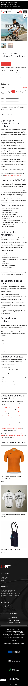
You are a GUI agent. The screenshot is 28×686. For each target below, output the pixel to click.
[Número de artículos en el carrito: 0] (20, 11)
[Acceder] (18, 11)
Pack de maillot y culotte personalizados (12, 416)
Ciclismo (5, 9)
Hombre (3, 109)
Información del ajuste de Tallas (10, 593)
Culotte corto (14, 9)
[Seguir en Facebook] (2, 606)
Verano (10, 109)
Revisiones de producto (8, 597)
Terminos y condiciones (14, 622)
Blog (2, 580)
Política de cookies (14, 620)
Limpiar (25, 87)
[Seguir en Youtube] (8, 606)
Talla (2, 87)
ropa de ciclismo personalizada (13, 175)
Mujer (6, 109)
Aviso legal (14, 617)
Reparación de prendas (8, 590)
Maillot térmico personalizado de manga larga (14, 411)
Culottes (9, 9)
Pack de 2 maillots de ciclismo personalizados (14, 420)
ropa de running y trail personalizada (14, 435)
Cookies (3, 679)
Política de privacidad (14, 619)
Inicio (2, 9)
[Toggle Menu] (25, 12)
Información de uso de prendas (10, 595)
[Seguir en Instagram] (5, 606)
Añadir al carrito (12, 100)
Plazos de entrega (6, 592)
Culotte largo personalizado (9, 424)
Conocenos (4, 577)
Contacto (4, 579)
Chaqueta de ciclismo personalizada (11, 428)
